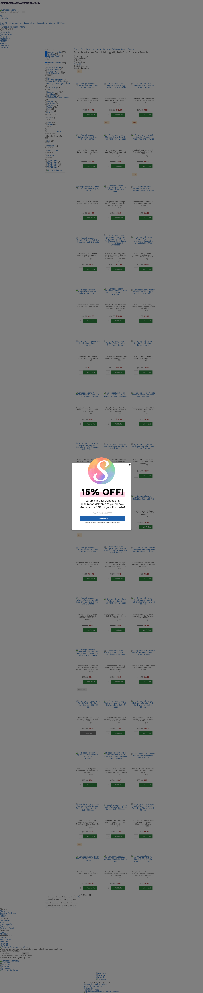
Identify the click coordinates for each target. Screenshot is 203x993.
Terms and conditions (113, 523)
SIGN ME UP (103, 518)
